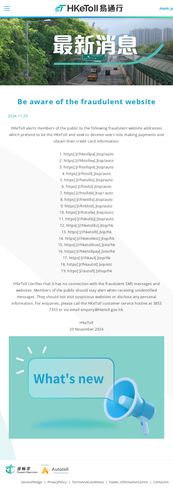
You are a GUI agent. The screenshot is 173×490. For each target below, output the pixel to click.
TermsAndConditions (88, 482)
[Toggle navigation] (7, 8)
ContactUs (161, 482)
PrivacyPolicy (57, 482)
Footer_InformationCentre (128, 482)
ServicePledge (31, 482)
